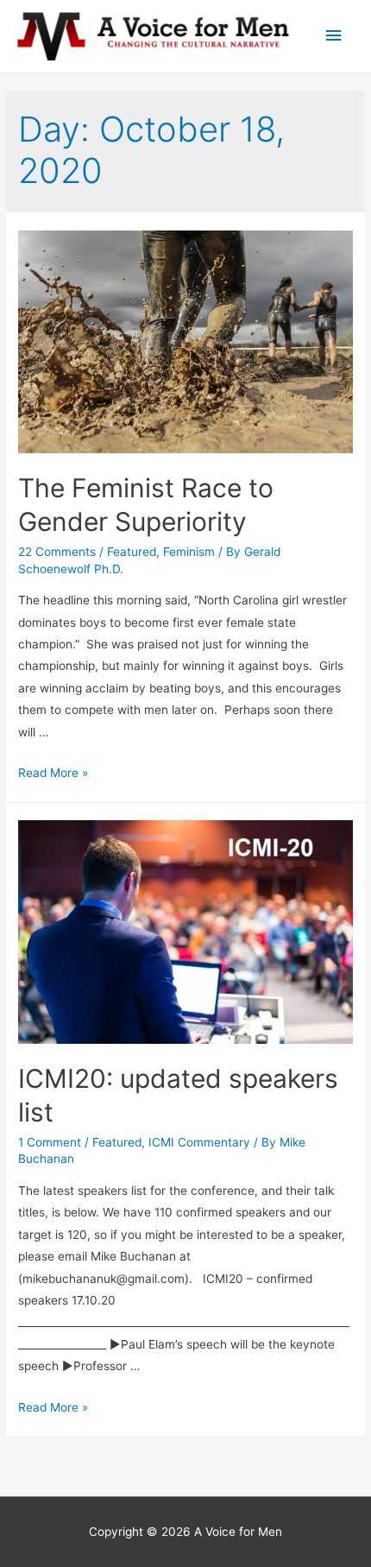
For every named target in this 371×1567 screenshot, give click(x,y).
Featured (131, 552)
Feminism (189, 552)
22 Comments (57, 552)
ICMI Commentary (199, 1142)
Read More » (53, 773)
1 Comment (49, 1142)
